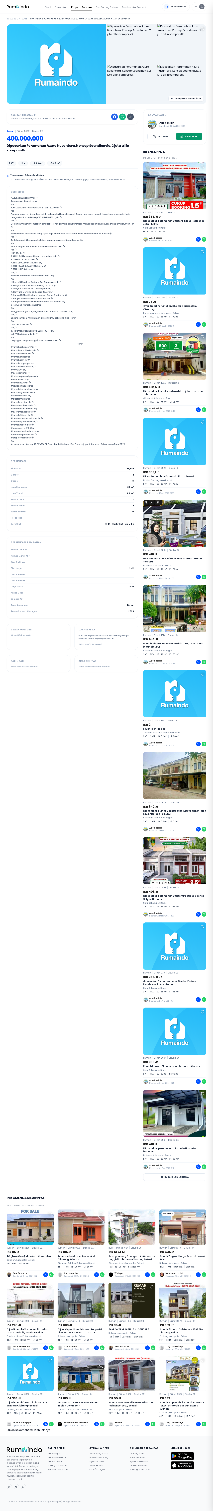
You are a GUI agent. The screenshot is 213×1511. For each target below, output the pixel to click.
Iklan (24, 18)
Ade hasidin (166, 122)
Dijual (48, 7)
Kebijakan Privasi (138, 1465)
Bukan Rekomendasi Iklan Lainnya (28, 1430)
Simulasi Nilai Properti (134, 7)
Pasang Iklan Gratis (58, 1465)
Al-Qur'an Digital (97, 1469)
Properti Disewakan (57, 1457)
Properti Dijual (54, 1453)
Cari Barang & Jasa (107, 7)
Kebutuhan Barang (98, 1457)
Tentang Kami (137, 1453)
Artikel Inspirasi (137, 1457)
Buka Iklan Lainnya (176, 1177)
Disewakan (61, 7)
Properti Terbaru (81, 7)
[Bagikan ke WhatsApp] (122, 117)
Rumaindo (12, 18)
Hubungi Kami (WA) (140, 1469)
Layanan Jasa (96, 1461)
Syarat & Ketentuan (139, 1461)
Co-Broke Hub (96, 1465)
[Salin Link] (130, 117)
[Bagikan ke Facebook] (114, 117)
